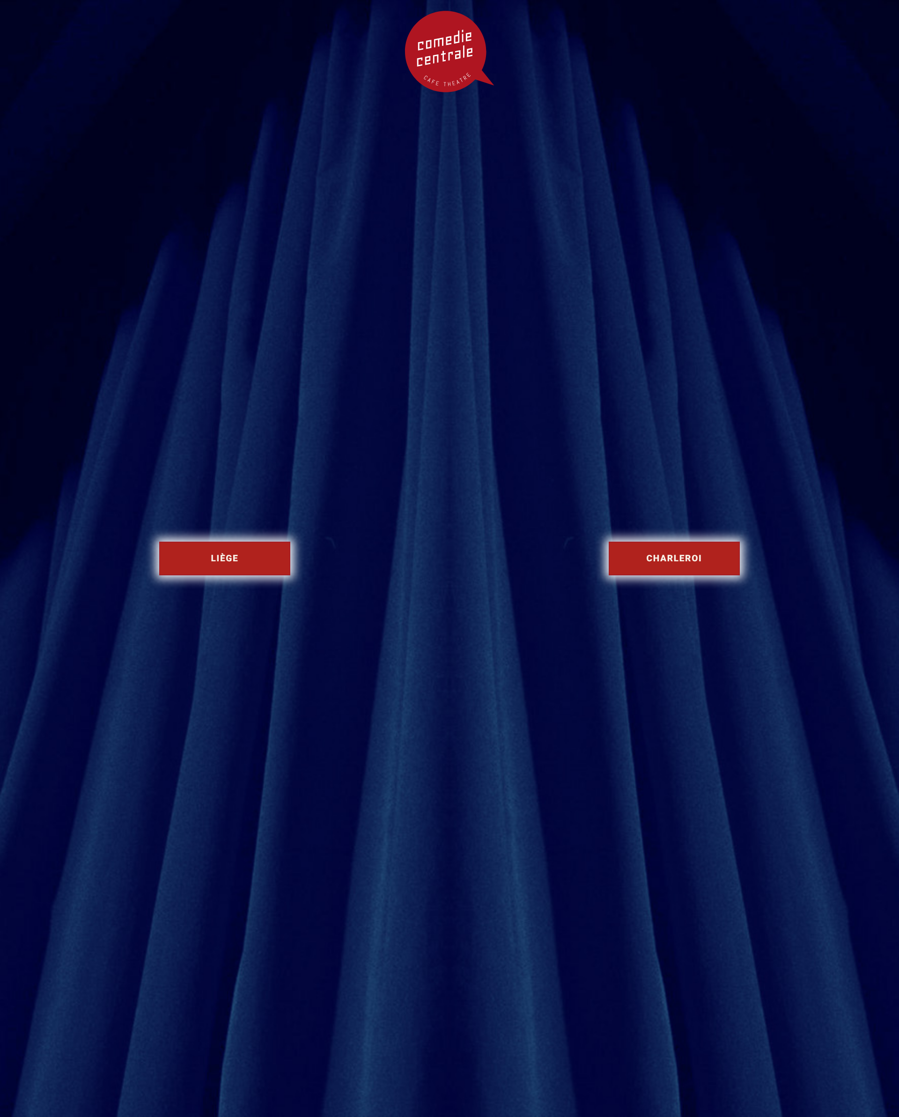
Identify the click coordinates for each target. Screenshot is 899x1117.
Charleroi (674, 558)
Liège (225, 558)
